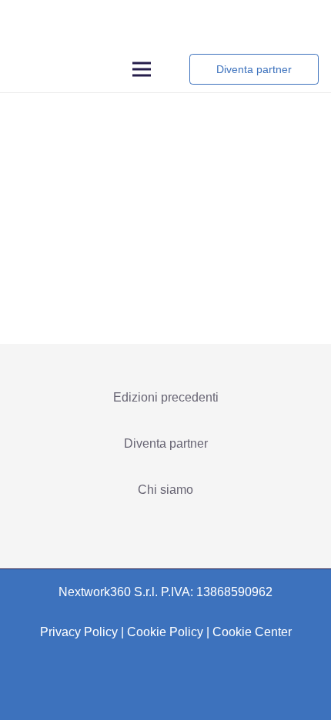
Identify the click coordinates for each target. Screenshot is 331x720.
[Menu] (142, 69)
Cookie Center (252, 631)
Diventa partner (166, 443)
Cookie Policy (165, 631)
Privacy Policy (79, 631)
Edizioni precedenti (166, 397)
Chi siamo (165, 489)
